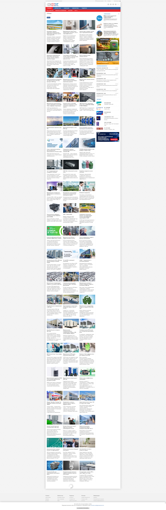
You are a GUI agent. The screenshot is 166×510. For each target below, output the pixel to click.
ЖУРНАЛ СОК (58, 8)
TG (108, 4)
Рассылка (83, 500)
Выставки (99, 99)
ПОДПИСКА (84, 8)
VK (110, 4)
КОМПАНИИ (66, 8)
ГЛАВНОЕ (49, 8)
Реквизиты (95, 497)
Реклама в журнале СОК (86, 497)
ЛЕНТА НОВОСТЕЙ (50, 10)
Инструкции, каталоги (61, 497)
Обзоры (48, 17)
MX (115, 4)
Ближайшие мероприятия (102, 65)
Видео (59, 500)
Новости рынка (107, 13)
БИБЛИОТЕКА (75, 8)
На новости (71, 497)
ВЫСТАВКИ (70, 10)
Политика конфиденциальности (99, 500)
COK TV (76, 10)
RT (113, 4)
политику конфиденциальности (97, 505)
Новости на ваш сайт (73, 500)
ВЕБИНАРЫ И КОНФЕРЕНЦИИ (60, 10)
